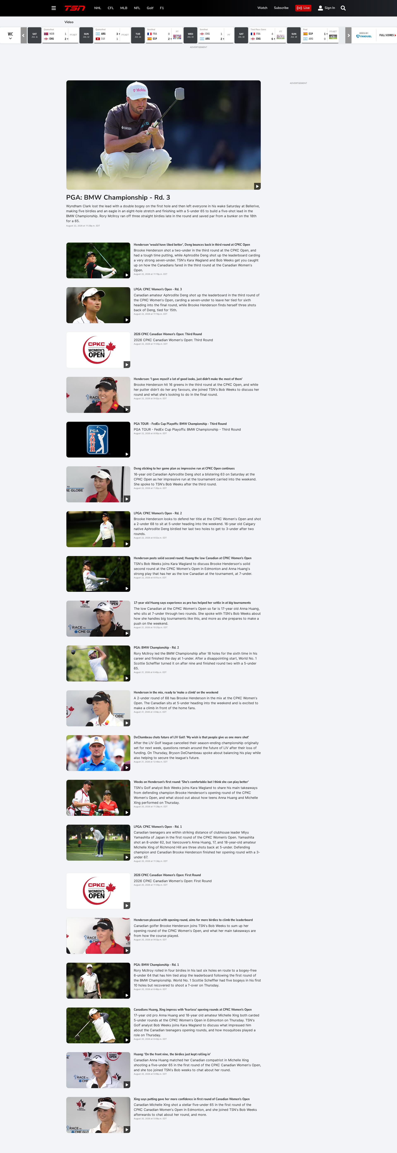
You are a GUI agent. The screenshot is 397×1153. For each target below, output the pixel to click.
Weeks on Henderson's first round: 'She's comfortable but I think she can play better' (191, 782)
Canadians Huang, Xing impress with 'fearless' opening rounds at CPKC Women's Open (193, 1009)
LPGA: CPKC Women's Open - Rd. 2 (158, 513)
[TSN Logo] (75, 8)
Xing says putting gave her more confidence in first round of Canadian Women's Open (192, 1099)
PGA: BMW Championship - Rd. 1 (156, 964)
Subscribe (281, 8)
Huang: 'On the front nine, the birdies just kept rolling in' (172, 1054)
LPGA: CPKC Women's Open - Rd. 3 (158, 289)
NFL (137, 8)
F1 (162, 8)
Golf (150, 8)
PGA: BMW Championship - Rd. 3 (118, 197)
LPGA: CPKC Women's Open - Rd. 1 (158, 826)
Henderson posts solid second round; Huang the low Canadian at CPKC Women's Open (192, 558)
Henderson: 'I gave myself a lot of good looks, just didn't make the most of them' (188, 379)
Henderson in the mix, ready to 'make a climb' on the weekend (176, 692)
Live (307, 8)
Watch (262, 8)
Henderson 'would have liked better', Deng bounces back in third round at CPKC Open (192, 244)
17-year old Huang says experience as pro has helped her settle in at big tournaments (192, 602)
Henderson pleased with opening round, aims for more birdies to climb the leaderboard (193, 920)
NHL (97, 8)
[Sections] (54, 8)
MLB (123, 8)
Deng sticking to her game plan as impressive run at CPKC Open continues (184, 468)
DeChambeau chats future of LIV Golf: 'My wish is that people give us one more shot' (191, 737)
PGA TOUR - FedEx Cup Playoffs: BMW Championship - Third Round (180, 424)
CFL (111, 8)
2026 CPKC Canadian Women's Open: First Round (167, 875)
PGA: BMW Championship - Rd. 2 (156, 647)
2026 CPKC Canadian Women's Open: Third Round (168, 334)
